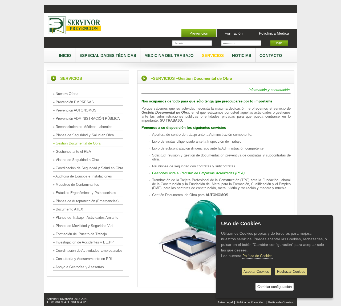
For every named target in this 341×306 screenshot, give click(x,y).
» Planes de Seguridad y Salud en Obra (83, 135)
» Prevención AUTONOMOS (74, 110)
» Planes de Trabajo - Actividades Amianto (85, 218)
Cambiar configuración (274, 287)
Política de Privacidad (250, 302)
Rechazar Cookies (291, 272)
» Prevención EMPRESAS (73, 102)
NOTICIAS (241, 55)
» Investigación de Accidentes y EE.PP (83, 242)
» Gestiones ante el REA (72, 152)
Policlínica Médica (274, 33)
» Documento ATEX (68, 209)
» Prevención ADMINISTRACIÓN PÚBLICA (86, 119)
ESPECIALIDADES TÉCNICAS (107, 55)
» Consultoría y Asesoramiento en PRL (83, 259)
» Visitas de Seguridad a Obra (76, 160)
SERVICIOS (213, 55)
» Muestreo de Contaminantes (76, 185)
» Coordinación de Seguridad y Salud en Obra (88, 168)
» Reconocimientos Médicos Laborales (82, 127)
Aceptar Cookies (256, 272)
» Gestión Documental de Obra (76, 143)
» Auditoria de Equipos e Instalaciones (82, 176)
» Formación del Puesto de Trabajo (80, 234)
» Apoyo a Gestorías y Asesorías (78, 267)
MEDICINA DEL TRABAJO (169, 55)
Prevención (198, 33)
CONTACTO (270, 55)
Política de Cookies (280, 302)
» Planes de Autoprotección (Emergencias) (86, 201)
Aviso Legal (225, 302)
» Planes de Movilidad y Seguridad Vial (83, 226)
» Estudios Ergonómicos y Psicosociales (84, 193)
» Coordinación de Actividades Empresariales (88, 251)
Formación (234, 33)
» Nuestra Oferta (65, 94)
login (279, 42)
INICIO (65, 55)
